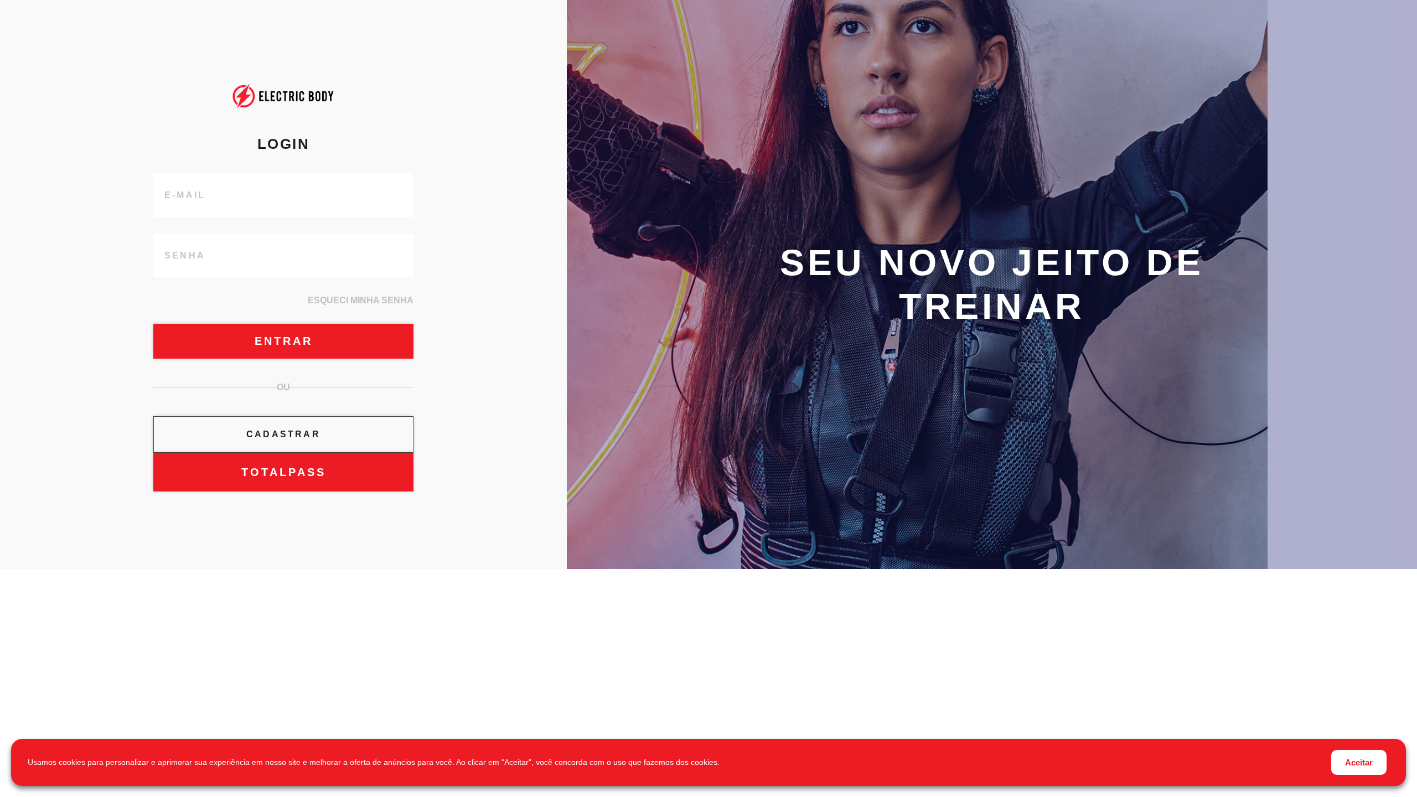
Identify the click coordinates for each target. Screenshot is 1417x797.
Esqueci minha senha (360, 300)
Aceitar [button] (1359, 762)
